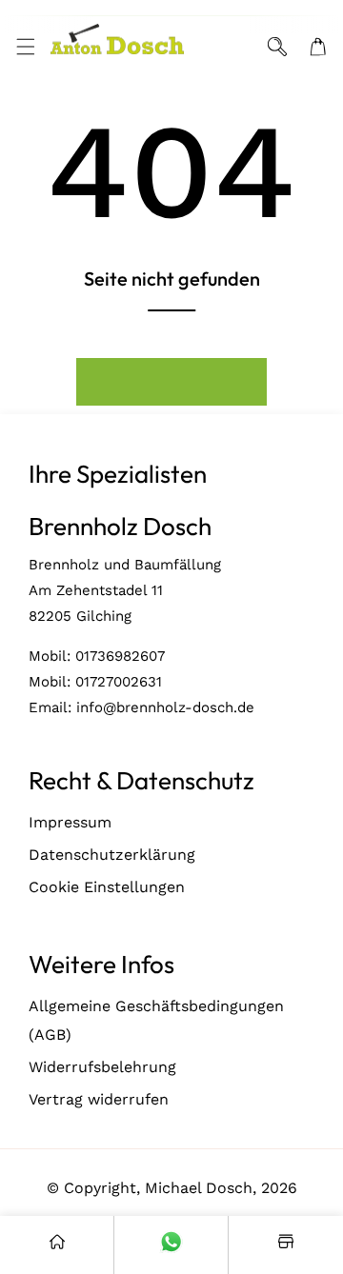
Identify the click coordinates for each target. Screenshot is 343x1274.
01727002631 (118, 681)
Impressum (70, 822)
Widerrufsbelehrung (102, 1067)
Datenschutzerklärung (112, 855)
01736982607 (120, 656)
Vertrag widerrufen (99, 1099)
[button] (25, 46)
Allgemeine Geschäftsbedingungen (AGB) (156, 1020)
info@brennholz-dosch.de (165, 707)
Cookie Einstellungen (107, 887)
